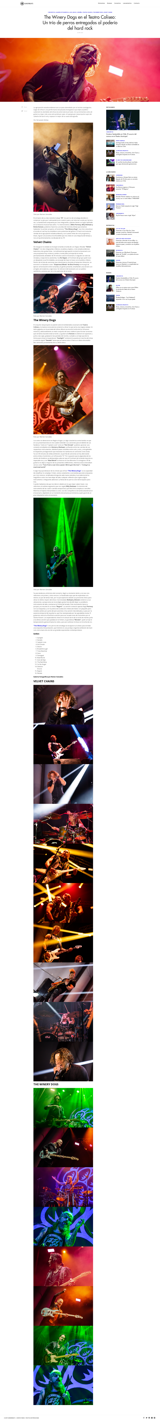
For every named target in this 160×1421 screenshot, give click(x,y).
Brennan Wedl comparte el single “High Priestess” (127, 207)
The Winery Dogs (98, 12)
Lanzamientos (127, 3)
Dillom (118, 285)
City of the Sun (120, 228)
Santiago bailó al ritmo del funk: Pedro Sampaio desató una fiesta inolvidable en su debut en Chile (127, 144)
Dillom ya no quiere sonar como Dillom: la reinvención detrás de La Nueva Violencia (127, 289)
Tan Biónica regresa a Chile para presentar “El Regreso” (125, 188)
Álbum (118, 295)
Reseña (80, 12)
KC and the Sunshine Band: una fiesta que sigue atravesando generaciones (126, 163)
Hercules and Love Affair (123, 238)
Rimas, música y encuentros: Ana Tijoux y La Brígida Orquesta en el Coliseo (127, 153)
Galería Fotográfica (62, 12)
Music (74, 12)
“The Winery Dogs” (74, 471)
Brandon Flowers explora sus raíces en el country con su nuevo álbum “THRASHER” (127, 197)
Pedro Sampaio (120, 140)
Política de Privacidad (32, 1418)
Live (71, 12)
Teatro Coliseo (87, 12)
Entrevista (119, 250)
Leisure (118, 260)
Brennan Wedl (120, 204)
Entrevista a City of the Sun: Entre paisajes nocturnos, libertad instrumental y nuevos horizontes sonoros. (127, 232)
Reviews (109, 3)
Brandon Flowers (121, 194)
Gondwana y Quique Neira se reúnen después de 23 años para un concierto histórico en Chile (127, 179)
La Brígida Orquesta (122, 150)
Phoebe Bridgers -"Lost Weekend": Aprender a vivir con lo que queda (125, 298)
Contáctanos (20, 1418)
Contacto (137, 3)
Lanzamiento (120, 213)
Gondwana (119, 175)
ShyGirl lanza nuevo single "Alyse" (126, 215)
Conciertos (117, 3)
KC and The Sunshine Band (123, 160)
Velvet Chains (108, 12)
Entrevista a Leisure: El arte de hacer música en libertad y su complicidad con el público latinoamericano (127, 264)
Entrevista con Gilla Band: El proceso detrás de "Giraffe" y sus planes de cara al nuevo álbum (127, 254)
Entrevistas (101, 3)
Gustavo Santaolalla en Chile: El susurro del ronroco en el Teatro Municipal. (121, 135)
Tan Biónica (119, 185)
